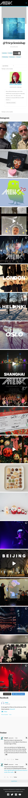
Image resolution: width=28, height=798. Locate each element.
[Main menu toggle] (26, 3)
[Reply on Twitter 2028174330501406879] (5, 759)
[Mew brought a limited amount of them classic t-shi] (14, 649)
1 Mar (16, 738)
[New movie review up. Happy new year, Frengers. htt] (14, 421)
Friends (16, 53)
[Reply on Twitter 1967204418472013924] (5, 777)
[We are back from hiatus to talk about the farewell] (14, 249)
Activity (4, 53)
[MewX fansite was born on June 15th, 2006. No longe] (14, 164)
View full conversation (10, 102)
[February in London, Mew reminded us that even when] (14, 278)
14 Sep (16, 764)
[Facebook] (8, 794)
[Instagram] (16, 794)
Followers (12, 57)
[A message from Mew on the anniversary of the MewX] (14, 135)
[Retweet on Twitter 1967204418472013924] (8, 777)
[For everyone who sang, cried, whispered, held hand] (14, 620)
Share (10, 714)
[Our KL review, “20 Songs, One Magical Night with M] (14, 677)
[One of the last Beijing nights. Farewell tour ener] (14, 563)
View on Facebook (4, 714)
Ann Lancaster (15, 84)
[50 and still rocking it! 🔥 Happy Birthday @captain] (14, 221)
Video (5, 711)
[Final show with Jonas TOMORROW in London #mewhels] (14, 307)
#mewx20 (12, 709)
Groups (18, 57)
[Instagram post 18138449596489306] (14, 192)
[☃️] (14, 506)
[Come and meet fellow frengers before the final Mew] (14, 392)
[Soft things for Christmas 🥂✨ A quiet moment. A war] (14, 449)
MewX (6, 702)
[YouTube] (20, 794)
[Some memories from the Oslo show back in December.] (14, 335)
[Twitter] (12, 794)
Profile (10, 53)
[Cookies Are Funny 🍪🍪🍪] (14, 478)
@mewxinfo (11, 738)
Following (5, 57)
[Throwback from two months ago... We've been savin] (14, 364)
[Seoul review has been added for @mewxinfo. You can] (14, 535)
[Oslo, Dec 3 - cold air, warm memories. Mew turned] (14, 592)
